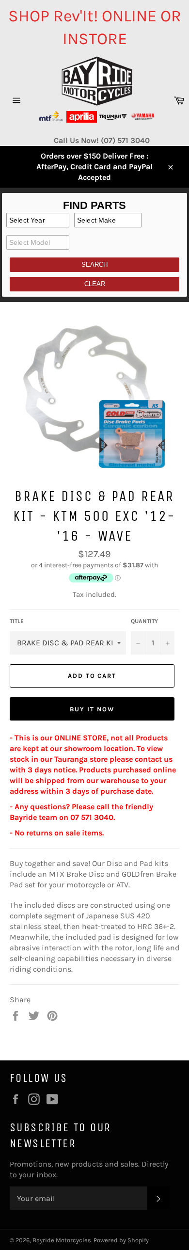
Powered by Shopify (121, 1240)
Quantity (144, 621)
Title (17, 621)
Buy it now (92, 709)
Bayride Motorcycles (61, 1240)
